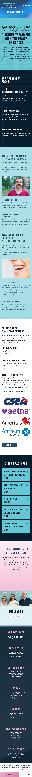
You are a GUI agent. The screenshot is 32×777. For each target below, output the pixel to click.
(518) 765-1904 (16, 656)
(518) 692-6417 (16, 637)
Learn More (9, 445)
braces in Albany (10, 285)
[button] (27, 471)
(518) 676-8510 (16, 717)
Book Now (9, 775)
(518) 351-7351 (16, 738)
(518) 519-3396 (16, 677)
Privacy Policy (15, 767)
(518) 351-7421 (16, 757)
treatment (26, 47)
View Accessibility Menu (21, 770)
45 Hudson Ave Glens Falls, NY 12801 (16, 653)
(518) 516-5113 (16, 698)
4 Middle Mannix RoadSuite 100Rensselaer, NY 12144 (16, 734)
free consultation (17, 56)
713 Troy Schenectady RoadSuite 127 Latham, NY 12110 (16, 694)
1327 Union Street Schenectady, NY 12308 (16, 754)
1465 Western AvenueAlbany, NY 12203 (16, 713)
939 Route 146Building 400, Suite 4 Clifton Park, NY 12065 (16, 673)
